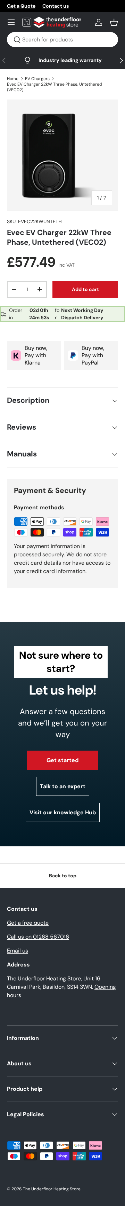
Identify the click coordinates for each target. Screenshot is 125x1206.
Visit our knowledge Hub (63, 812)
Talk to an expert (62, 786)
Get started (62, 760)
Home (12, 78)
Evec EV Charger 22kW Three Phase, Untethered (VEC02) (54, 87)
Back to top (62, 875)
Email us (17, 950)
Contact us (55, 6)
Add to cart (85, 289)
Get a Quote (21, 6)
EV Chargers (37, 78)
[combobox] (62, 39)
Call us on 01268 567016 (38, 936)
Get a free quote (28, 922)
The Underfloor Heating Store (52, 1189)
